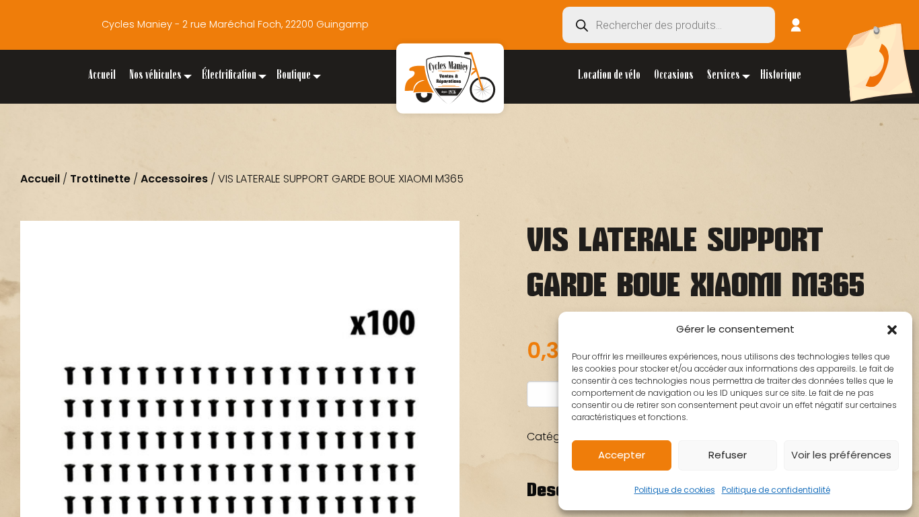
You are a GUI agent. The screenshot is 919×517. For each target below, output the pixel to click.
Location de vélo (609, 76)
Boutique (294, 76)
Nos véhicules (155, 76)
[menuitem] (101, 76)
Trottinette (100, 178)
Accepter (621, 455)
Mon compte (796, 24)
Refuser (727, 455)
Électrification (229, 76)
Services (723, 76)
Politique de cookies (674, 489)
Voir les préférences (841, 455)
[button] (892, 330)
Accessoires (174, 178)
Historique (780, 76)
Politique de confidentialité (776, 489)
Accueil (102, 76)
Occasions (674, 76)
